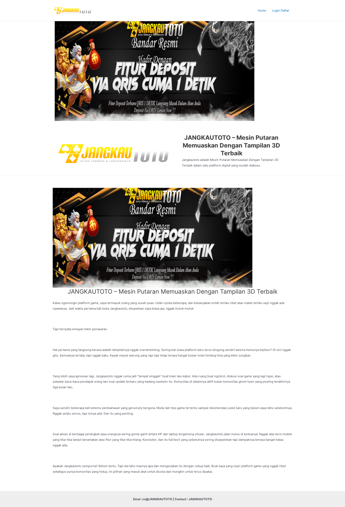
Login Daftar (280, 10)
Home (262, 10)
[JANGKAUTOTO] (73, 10)
